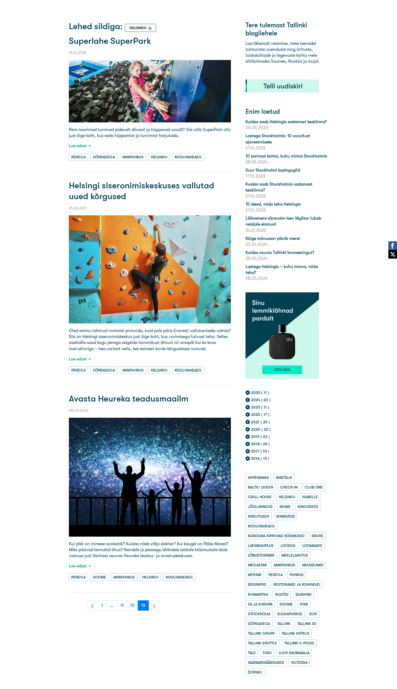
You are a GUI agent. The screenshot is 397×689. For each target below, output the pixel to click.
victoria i (300, 662)
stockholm (259, 614)
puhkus (297, 575)
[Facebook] (392, 245)
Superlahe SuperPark (110, 41)
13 (145, 607)
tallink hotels (295, 633)
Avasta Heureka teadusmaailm (129, 399)
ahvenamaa (258, 477)
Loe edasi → (80, 145)
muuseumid (313, 565)
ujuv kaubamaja (294, 653)
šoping (255, 672)
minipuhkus (133, 157)
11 (123, 607)
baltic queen (260, 487)
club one (314, 487)
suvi (313, 614)
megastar (257, 565)
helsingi (159, 157)
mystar (254, 575)
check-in (289, 487)
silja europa (260, 604)
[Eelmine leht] (92, 605)
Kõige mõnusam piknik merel (272, 238)
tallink (283, 623)
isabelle (310, 497)
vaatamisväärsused (266, 662)
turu (267, 653)
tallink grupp (261, 633)
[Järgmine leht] (154, 605)
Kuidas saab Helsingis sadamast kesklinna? (286, 121)
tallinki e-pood (299, 643)
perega (78, 157)
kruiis (317, 536)
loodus (288, 545)
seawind (303, 594)
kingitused (258, 516)
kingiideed (308, 506)
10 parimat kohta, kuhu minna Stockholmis (286, 156)
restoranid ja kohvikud (296, 584)
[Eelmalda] (150, 28)
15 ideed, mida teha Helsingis (273, 204)
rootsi (281, 594)
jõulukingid (260, 506)
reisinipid (257, 584)
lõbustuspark (261, 555)
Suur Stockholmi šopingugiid (272, 170)
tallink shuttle (262, 643)
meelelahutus (294, 555)
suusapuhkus (289, 614)
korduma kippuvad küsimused (276, 536)
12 (134, 607)
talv (251, 653)
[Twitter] (392, 254)
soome (99, 577)
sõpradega (104, 157)
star (304, 604)
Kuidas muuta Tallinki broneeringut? (279, 252)
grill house (260, 497)
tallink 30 (306, 623)
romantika (258, 594)
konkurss (285, 516)
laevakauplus (261, 545)
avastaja (284, 477)
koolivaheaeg (188, 157)
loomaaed (312, 545)
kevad (285, 506)
